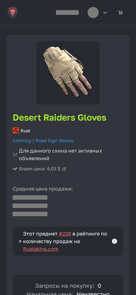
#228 (65, 233)
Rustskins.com (41, 249)
